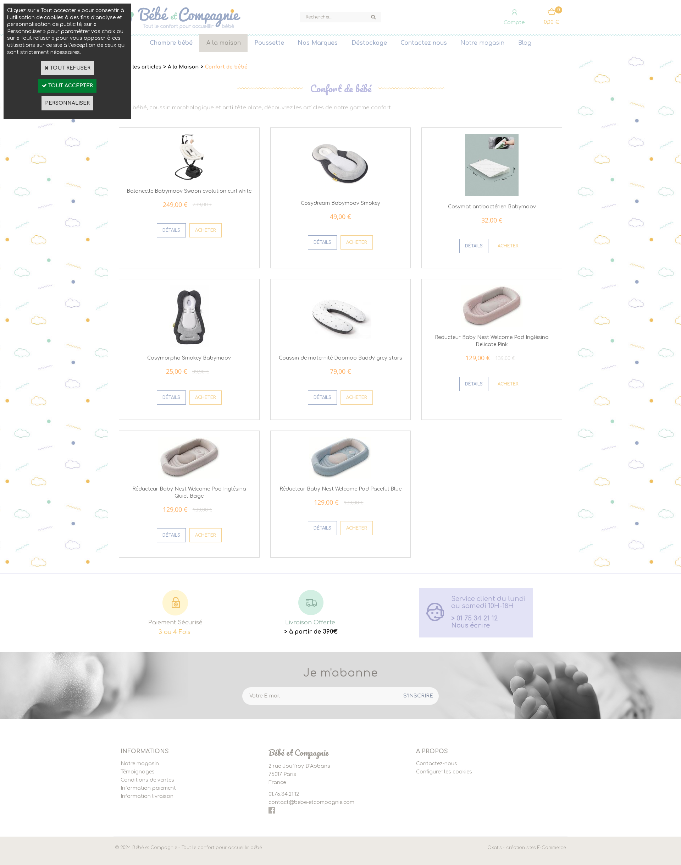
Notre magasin (482, 43)
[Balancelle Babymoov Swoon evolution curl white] (189, 178)
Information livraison (147, 796)
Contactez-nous (436, 763)
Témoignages (138, 771)
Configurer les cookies (444, 771)
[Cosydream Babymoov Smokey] (340, 190)
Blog (524, 43)
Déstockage (369, 43)
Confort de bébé (226, 67)
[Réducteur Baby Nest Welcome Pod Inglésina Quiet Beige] (189, 477)
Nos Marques (318, 43)
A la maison (223, 43)
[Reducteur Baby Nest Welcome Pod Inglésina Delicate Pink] (492, 325)
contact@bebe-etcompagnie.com (311, 802)
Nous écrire (470, 625)
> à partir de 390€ (311, 632)
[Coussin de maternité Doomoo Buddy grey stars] (340, 346)
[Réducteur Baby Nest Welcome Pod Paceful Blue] (340, 477)
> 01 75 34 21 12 (474, 618)
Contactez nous (423, 43)
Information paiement (148, 788)
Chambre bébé (171, 43)
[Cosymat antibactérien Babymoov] (492, 194)
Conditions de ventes (147, 780)
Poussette (269, 43)
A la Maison (183, 67)
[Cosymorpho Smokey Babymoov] (189, 346)
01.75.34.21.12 (283, 794)
